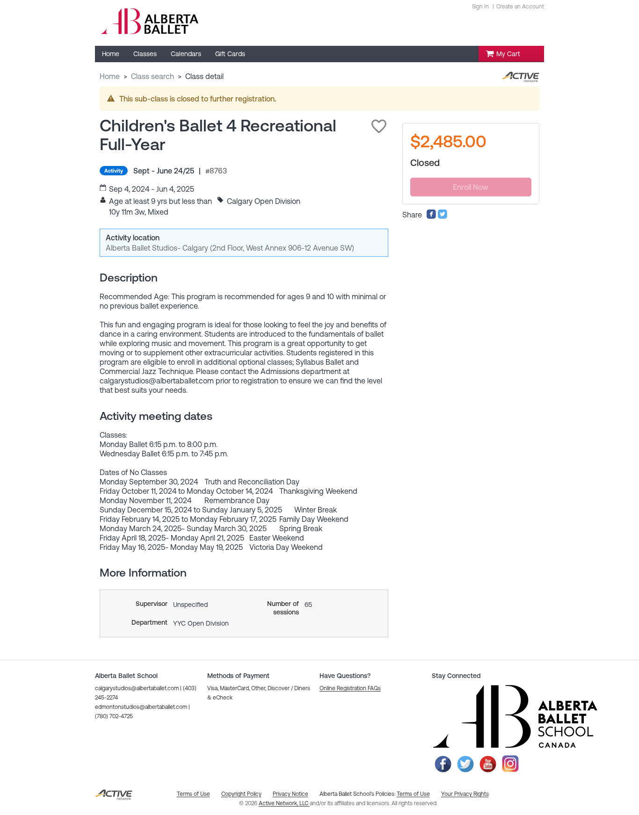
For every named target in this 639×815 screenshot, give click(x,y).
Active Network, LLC (284, 803)
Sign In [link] (480, 6)
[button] (378, 126)
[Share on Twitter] (442, 216)
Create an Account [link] (520, 6)
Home (110, 76)
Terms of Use (413, 794)
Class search (152, 76)
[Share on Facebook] (431, 216)
